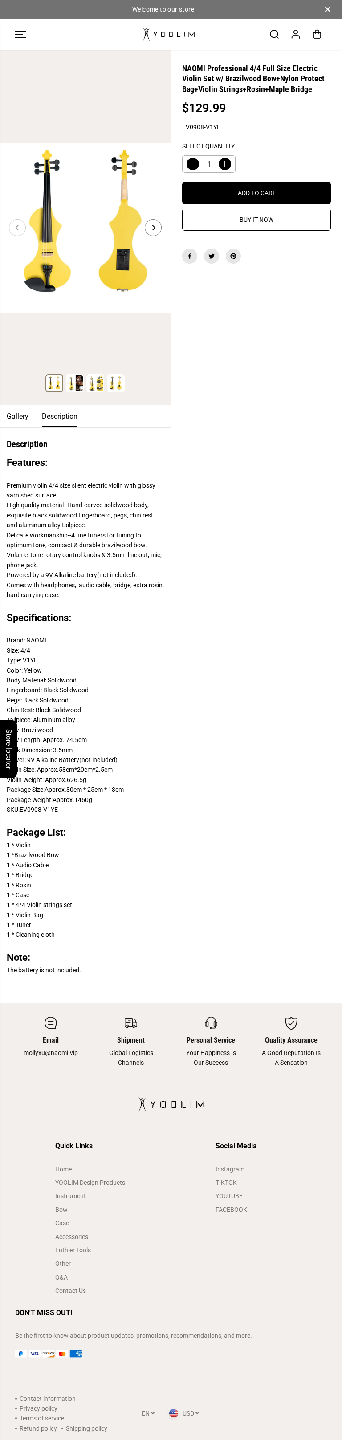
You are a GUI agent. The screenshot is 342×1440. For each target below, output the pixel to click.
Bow (61, 1209)
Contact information (48, 1398)
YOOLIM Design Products (90, 1182)
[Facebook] (189, 256)
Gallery (17, 416)
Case (62, 1223)
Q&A (61, 1277)
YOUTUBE (229, 1195)
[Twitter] (211, 256)
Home (63, 1169)
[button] (20, 34)
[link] (171, 1354)
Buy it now (256, 219)
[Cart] (317, 34)
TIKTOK (226, 1182)
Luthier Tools (73, 1250)
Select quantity (208, 146)
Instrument (70, 1195)
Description (59, 416)
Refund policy (38, 1428)
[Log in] (295, 34)
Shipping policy (86, 1428)
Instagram (230, 1169)
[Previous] (17, 227)
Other (63, 1263)
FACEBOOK (231, 1209)
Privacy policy (38, 1408)
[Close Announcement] (327, 9)
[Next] (153, 227)
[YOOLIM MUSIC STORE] (169, 34)
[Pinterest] (233, 256)
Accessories (71, 1236)
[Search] (274, 34)
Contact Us (70, 1290)
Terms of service (42, 1418)
